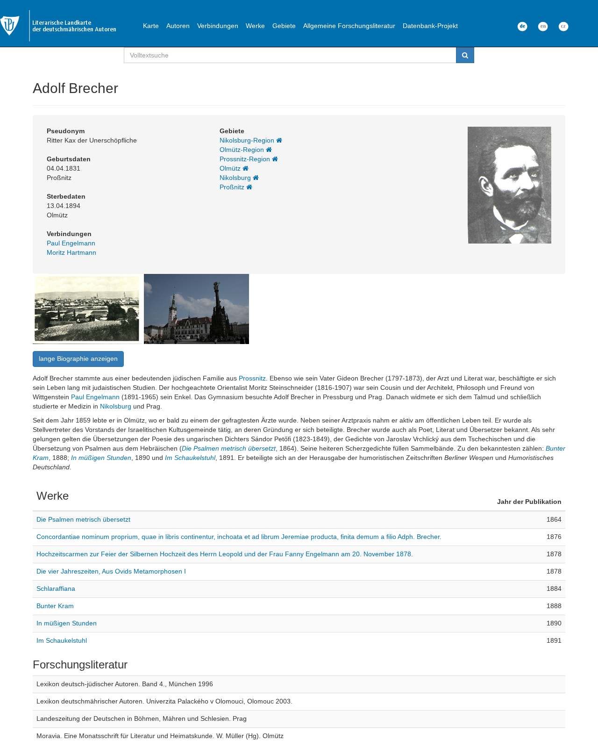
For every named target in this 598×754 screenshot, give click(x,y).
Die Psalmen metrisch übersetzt (229, 448)
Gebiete (284, 25)
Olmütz (231, 168)
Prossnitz (252, 378)
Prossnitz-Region (246, 159)
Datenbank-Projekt (430, 25)
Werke (255, 25)
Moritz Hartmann (71, 252)
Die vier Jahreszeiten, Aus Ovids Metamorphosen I (111, 571)
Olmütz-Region (243, 149)
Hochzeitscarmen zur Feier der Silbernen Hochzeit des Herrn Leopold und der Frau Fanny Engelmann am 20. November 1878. (224, 554)
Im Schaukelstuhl (190, 457)
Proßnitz (233, 187)
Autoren (178, 25)
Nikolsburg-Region (248, 140)
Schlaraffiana (55, 588)
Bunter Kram (55, 606)
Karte (151, 25)
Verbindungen (217, 25)
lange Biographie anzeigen (78, 358)
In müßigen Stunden (101, 457)
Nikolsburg (236, 177)
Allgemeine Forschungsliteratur (349, 25)
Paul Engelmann (71, 243)
